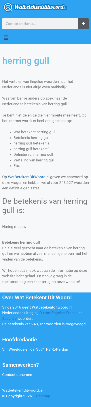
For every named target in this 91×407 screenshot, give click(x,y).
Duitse (44, 313)
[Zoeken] (83, 23)
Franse (72, 313)
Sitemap (43, 396)
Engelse (58, 313)
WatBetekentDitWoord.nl (28, 177)
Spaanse (9, 318)
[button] (45, 38)
